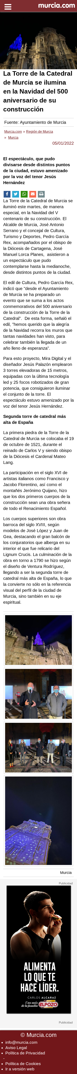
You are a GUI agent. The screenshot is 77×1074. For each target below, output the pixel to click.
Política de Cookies (23, 1063)
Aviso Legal (16, 1047)
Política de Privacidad (25, 1053)
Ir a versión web (19, 1069)
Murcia (66, 872)
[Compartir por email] (32, 194)
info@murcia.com (21, 1042)
